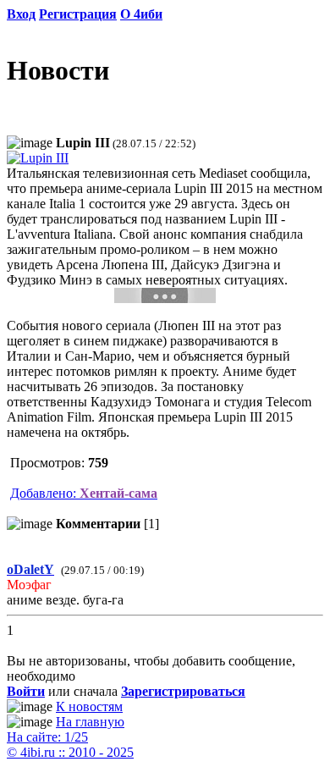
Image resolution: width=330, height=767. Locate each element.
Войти (26, 691)
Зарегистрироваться (183, 691)
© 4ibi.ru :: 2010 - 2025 (70, 752)
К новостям (89, 706)
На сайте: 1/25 (47, 737)
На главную (90, 722)
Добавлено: (83, 493)
